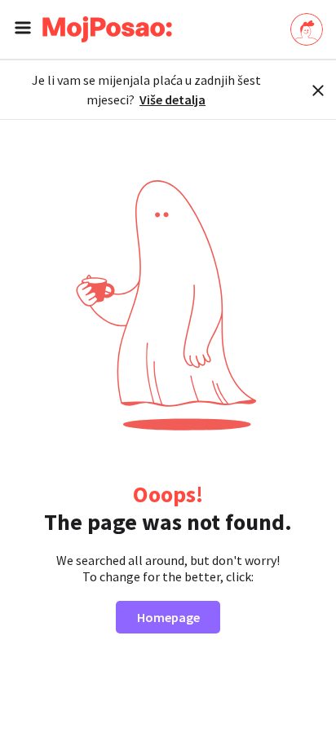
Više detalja (172, 99)
